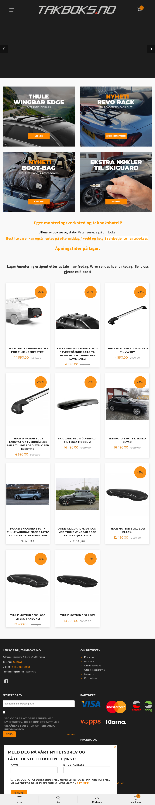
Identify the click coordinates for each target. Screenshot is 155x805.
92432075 (17, 661)
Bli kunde (89, 661)
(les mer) (83, 783)
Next (151, 49)
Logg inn (89, 673)
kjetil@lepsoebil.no (21, 666)
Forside (89, 657)
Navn (14, 764)
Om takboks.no (92, 665)
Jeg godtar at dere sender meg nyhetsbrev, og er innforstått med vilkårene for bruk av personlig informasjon (32, 724)
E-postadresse (73, 764)
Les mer (71, 734)
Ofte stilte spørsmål (94, 669)
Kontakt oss (90, 678)
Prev (4, 49)
